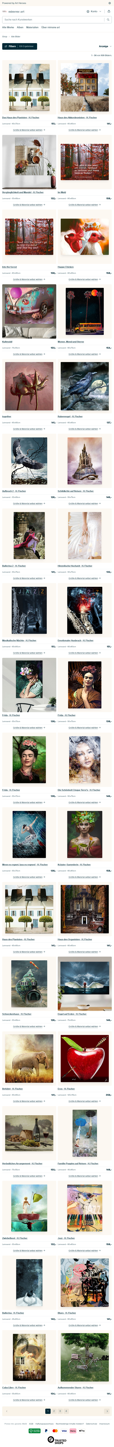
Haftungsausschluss (44, 1424)
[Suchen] (108, 20)
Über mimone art (50, 27)
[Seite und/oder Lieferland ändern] (110, 3)
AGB (31, 1424)
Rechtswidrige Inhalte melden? (70, 1424)
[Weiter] (107, 1411)
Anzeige (103, 46)
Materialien (32, 27)
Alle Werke (8, 27)
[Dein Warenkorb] (109, 11)
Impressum (104, 1424)
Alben (20, 27)
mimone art (16, 11)
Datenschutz (91, 1424)
